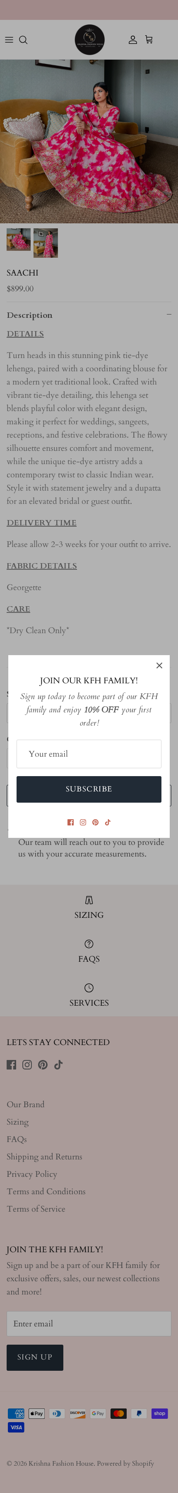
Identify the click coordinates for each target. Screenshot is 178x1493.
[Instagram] (83, 822)
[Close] (159, 665)
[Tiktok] (108, 822)
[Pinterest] (95, 822)
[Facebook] (70, 822)
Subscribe (89, 789)
